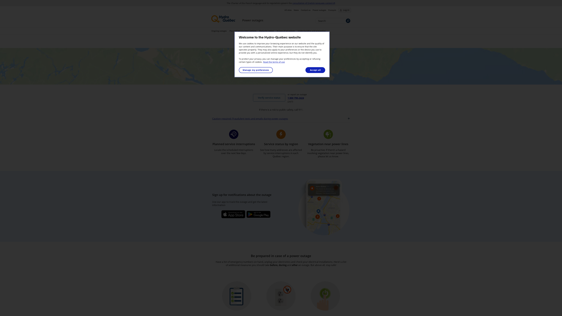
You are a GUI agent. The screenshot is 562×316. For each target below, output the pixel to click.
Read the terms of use (274, 62)
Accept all (315, 70)
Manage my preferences (256, 70)
